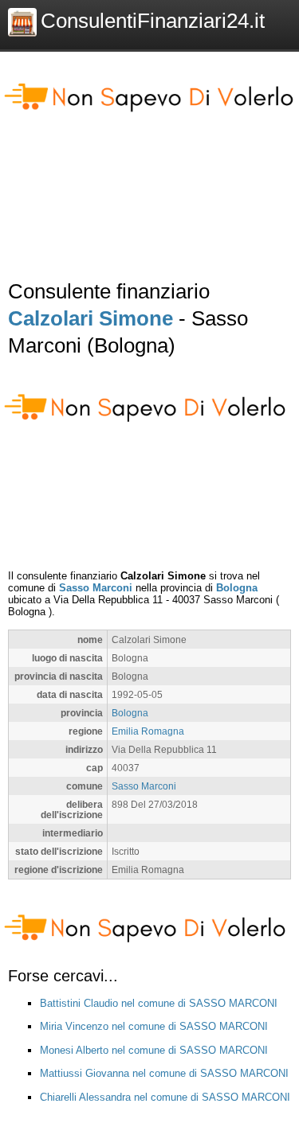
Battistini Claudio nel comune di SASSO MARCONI (158, 1003)
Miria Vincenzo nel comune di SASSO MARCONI (154, 1026)
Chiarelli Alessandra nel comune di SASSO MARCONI (165, 1097)
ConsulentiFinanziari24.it (153, 21)
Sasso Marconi (95, 588)
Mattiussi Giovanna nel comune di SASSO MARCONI (164, 1073)
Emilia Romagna (148, 731)
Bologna (237, 588)
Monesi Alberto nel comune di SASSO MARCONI (154, 1050)
